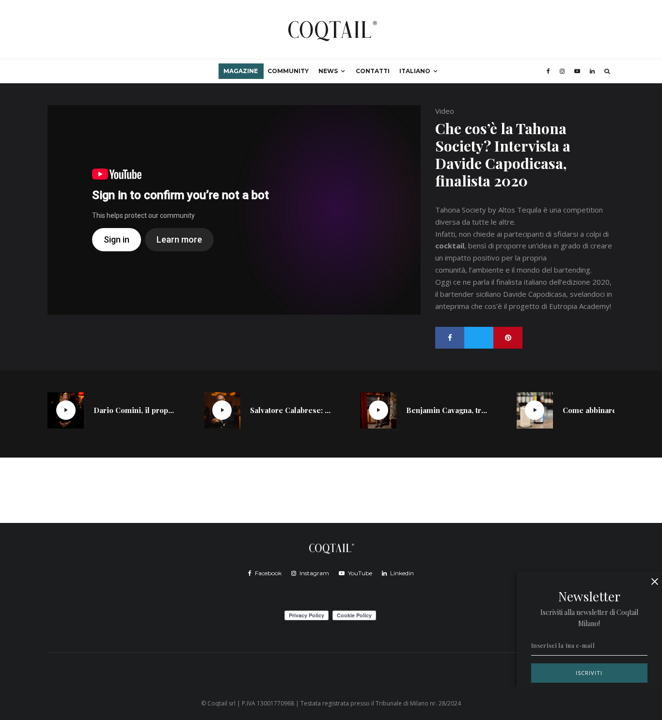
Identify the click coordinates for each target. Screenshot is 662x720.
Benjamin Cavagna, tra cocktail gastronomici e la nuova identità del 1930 (447, 410)
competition (583, 209)
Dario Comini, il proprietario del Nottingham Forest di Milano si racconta (134, 410)
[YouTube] (577, 71)
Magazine (240, 71)
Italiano (414, 71)
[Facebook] (548, 71)
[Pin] (507, 338)
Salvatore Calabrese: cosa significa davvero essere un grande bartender (290, 410)
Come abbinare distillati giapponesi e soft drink (603, 410)
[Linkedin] (592, 71)
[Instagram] (562, 71)
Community (288, 71)
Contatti (373, 71)
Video (444, 111)
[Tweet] (478, 338)
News (328, 71)
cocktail (449, 245)
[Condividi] (449, 338)
